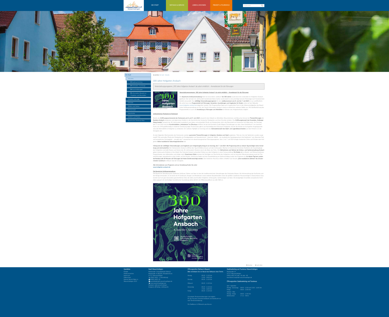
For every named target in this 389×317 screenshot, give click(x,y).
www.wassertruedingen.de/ (158, 283)
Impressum (127, 275)
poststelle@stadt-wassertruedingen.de (161, 281)
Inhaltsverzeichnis (129, 273)
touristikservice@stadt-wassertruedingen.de (239, 277)
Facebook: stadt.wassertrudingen (157, 285)
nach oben (259, 265)
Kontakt (126, 271)
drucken (250, 265)
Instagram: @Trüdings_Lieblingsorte (158, 287)
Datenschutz (127, 277)
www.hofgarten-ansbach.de (188, 105)
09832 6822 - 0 (155, 277)
